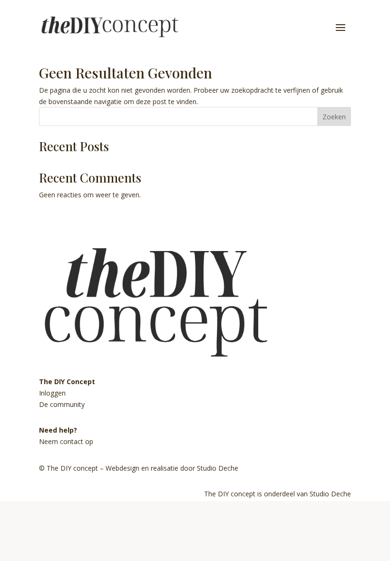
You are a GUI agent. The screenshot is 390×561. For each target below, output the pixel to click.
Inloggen (52, 392)
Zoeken (334, 116)
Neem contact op (66, 441)
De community (62, 404)
